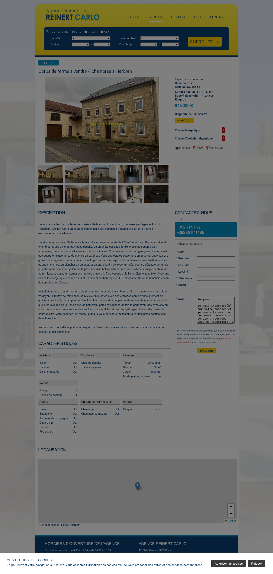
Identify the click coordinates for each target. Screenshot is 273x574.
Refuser (256, 563)
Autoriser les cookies (229, 563)
